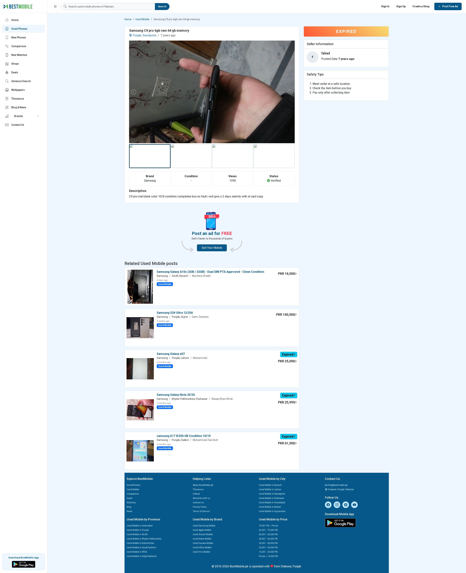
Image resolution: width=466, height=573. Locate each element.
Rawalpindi (149, 35)
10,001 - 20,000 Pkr (268, 552)
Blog (129, 507)
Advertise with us (201, 498)
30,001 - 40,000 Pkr (268, 543)
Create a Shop (420, 6)
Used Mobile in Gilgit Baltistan (142, 556)
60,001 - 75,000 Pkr (268, 530)
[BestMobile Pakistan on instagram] (337, 504)
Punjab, (137, 35)
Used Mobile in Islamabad (140, 525)
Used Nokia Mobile (202, 539)
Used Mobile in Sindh (137, 534)
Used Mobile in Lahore (270, 489)
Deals (130, 498)
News (129, 511)
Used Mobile (142, 19)
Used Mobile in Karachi (270, 485)
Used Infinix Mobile (202, 547)
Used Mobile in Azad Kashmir (141, 547)
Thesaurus (198, 489)
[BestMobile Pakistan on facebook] (328, 504)
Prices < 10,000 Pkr (268, 556)
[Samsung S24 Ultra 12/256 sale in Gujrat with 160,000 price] (140, 327)
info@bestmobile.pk (337, 485)
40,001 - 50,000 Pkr (268, 539)
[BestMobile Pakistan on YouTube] (354, 504)
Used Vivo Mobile (201, 552)
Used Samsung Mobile (204, 525)
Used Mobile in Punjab (138, 530)
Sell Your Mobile (212, 247)
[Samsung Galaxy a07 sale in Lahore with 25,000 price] (140, 368)
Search (162, 6)
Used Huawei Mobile (203, 543)
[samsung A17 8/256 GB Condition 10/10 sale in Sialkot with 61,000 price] (140, 450)
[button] (23, 116)
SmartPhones (133, 485)
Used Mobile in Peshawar (271, 498)
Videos (196, 494)
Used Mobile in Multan (270, 507)
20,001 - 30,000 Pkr (268, 547)
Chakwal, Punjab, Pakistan (340, 489)
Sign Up (401, 6)
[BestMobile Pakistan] (18, 6)
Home (128, 19)
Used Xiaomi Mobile (203, 534)
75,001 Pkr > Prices (268, 525)
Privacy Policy (200, 507)
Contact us (198, 502)
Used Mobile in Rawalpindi (272, 494)
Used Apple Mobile (202, 530)
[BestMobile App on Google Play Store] (23, 564)
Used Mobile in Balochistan (140, 543)
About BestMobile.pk (203, 485)
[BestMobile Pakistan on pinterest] (345, 504)
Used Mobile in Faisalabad (272, 502)
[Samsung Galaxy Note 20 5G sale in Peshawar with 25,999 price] (140, 409)
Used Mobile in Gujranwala (272, 511)
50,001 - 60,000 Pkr (268, 534)
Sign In (385, 6)
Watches (131, 502)
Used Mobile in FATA (137, 552)
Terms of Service (201, 511)
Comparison (133, 494)
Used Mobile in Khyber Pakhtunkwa (144, 539)
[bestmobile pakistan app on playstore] (356, 522)
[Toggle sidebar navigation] (55, 6)
